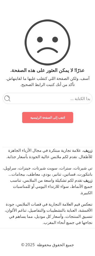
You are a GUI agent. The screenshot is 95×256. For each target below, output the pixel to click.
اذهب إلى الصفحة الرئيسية (47, 117)
